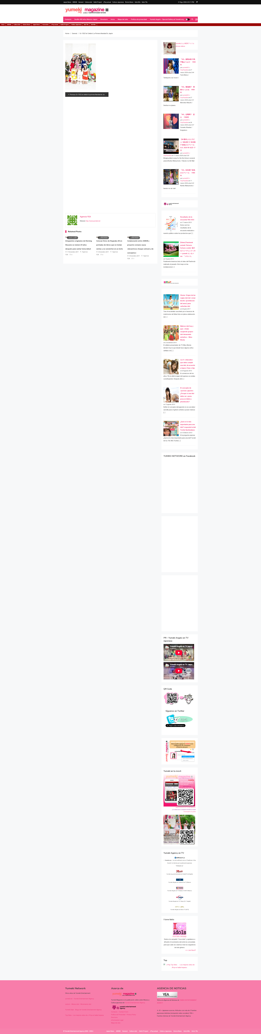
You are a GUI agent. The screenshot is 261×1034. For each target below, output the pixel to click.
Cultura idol (88, 2)
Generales (45, 24)
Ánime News (129, 2)
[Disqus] (110, 125)
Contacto (68, 19)
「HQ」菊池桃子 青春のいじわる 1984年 (187, 89)
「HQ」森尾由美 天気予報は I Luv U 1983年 (188, 62)
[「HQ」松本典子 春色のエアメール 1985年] (171, 177)
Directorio (104, 19)
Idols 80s (137, 2)
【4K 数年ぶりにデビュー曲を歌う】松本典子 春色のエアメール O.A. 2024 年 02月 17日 (188, 144)
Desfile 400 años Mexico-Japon (85, 19)
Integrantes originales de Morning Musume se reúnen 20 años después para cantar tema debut (78, 245)
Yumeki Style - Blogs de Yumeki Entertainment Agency (83, 1010)
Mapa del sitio (123, 19)
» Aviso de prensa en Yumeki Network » (185, 807)
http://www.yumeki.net (93, 221)
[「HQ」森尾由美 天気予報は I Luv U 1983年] (171, 66)
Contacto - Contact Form (119, 1012)
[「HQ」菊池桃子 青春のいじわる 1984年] (171, 93)
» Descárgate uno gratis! (189, 811)
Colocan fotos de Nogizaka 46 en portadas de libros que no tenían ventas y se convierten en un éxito (109, 245)
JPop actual (107, 2)
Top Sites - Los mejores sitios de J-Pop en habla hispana (84, 1015)
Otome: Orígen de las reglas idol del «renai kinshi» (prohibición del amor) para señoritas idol (187, 300)
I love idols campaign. (179, 936)
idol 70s (86, 24)
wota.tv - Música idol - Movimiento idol (78, 1004)
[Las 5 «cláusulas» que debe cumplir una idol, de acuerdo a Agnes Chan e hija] (171, 366)
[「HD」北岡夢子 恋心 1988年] (171, 121)
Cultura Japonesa (118, 2)
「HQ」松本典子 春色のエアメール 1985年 (187, 172)
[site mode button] (188, 19)
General (80, 2)
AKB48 (75, 2)
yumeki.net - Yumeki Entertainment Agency (79, 999)
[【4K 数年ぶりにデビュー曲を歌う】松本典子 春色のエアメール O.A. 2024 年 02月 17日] (171, 146)
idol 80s (93, 24)
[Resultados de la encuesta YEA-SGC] (171, 224)
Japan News (67, 2)
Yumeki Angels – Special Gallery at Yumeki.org (167, 19)
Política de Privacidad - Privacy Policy (123, 1015)
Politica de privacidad (139, 19)
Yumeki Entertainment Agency (135, 1003)
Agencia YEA (85, 216)
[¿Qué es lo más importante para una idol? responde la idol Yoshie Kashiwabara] (171, 428)
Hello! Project (97, 2)
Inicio (113, 19)
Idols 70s (144, 2)
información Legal (117, 1020)
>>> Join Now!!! (190, 950)
